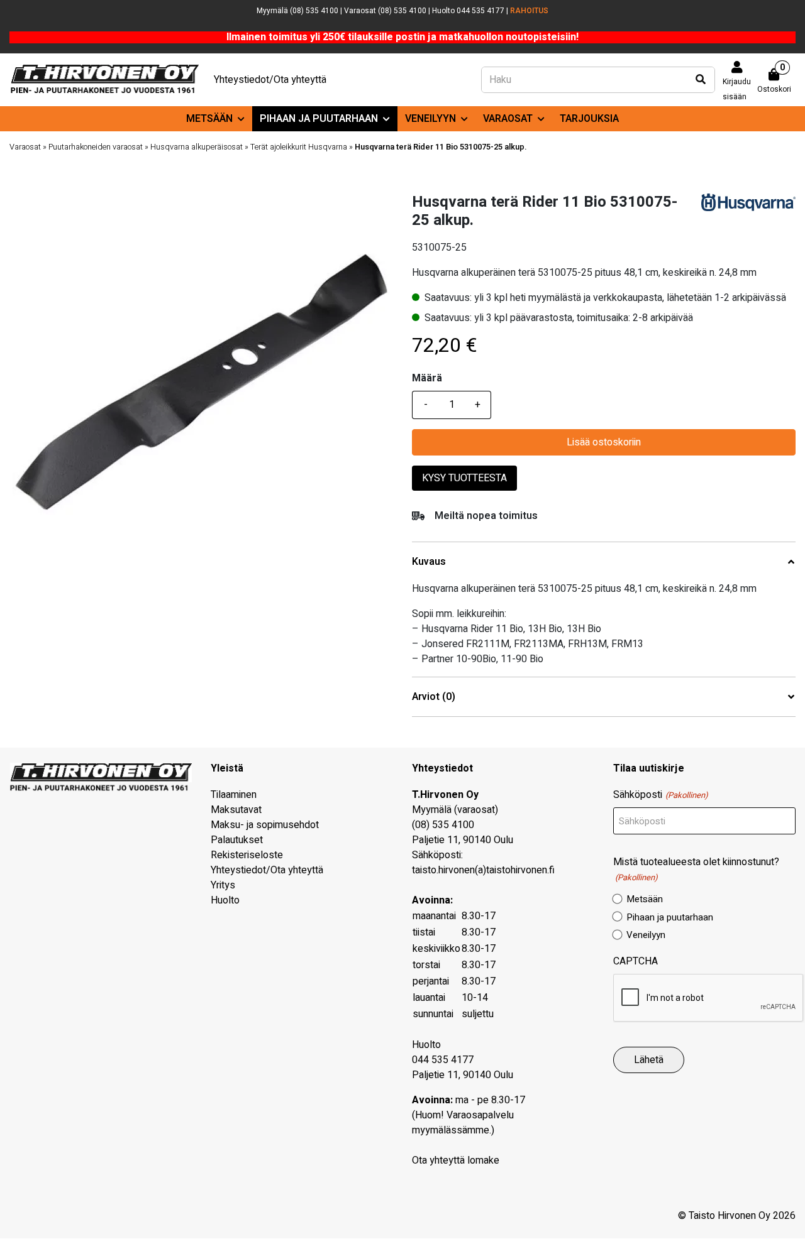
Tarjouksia (589, 118)
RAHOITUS (529, 10)
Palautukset (237, 840)
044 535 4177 (443, 1059)
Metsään (209, 118)
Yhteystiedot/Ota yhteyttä (270, 79)
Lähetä (648, 1059)
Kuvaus (429, 562)
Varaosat (508, 118)
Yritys (223, 885)
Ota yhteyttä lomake (455, 1160)
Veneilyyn (430, 118)
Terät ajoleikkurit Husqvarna (298, 147)
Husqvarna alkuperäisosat (196, 147)
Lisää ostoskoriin (604, 442)
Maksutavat (236, 809)
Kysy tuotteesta (464, 478)
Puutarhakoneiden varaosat (95, 147)
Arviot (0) (433, 697)
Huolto (225, 900)
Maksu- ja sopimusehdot (265, 824)
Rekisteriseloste (247, 855)
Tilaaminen (234, 794)
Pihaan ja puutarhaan (319, 118)
